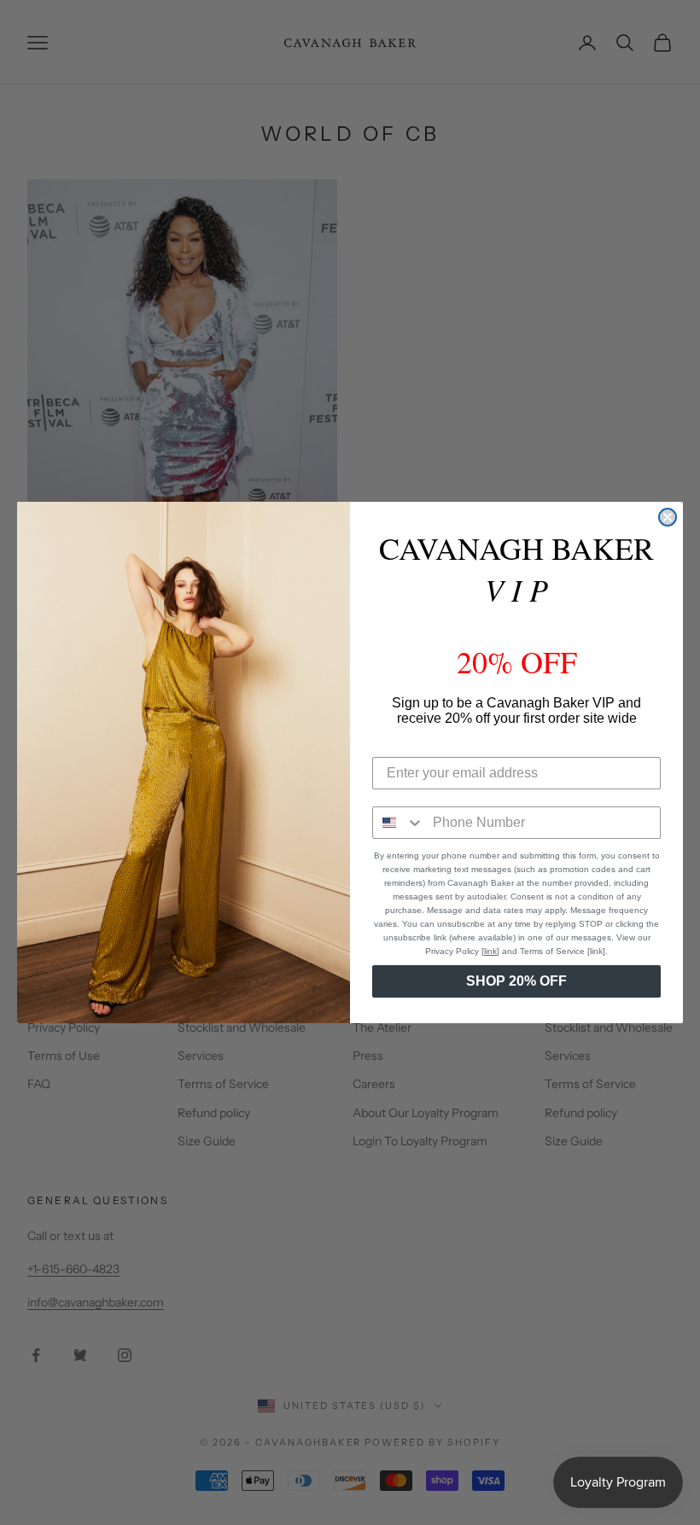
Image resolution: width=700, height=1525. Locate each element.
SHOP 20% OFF (516, 981)
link (490, 951)
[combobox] (398, 822)
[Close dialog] (667, 517)
